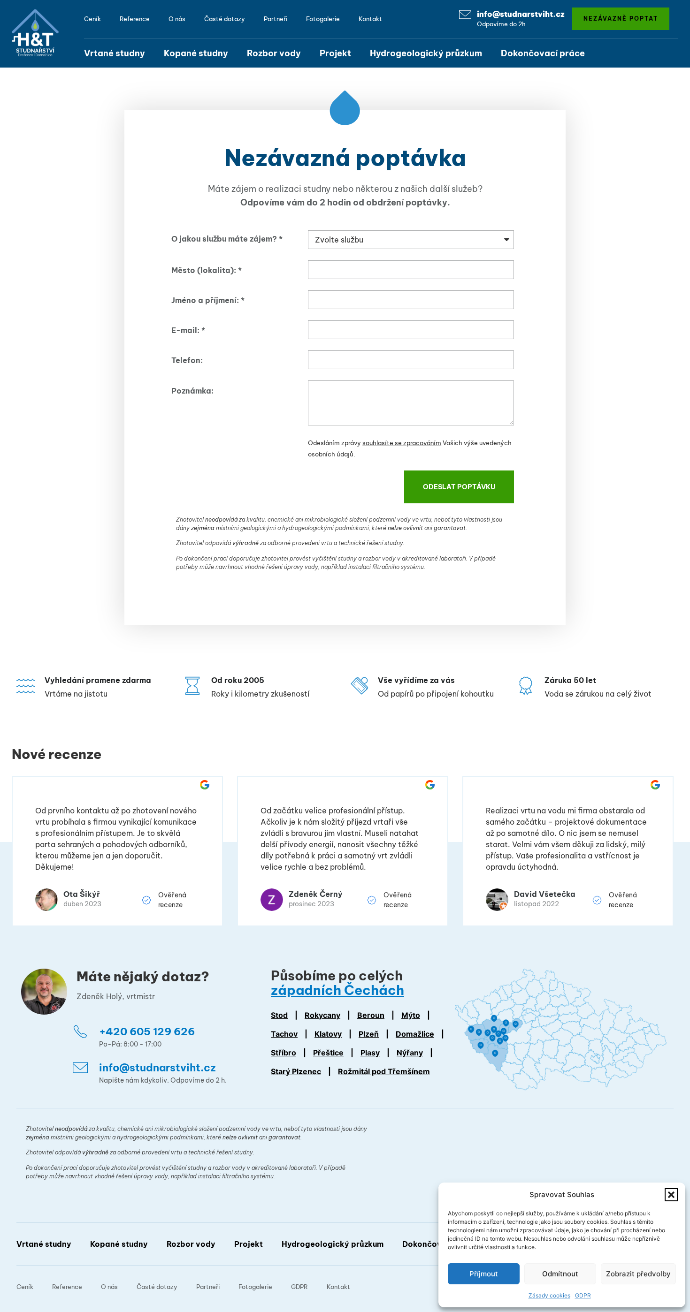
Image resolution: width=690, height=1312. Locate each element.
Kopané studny (196, 53)
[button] (671, 1194)
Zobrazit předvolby (638, 1273)
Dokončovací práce (543, 53)
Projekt (335, 53)
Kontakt (370, 19)
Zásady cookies (549, 1295)
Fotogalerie (323, 19)
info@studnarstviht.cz (521, 14)
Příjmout (483, 1273)
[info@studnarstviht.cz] (465, 14)
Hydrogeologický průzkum (426, 53)
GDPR (583, 1295)
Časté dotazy (224, 19)
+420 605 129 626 (147, 1031)
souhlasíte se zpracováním (401, 443)
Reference (135, 19)
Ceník (92, 19)
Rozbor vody (274, 53)
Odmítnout (560, 1273)
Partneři (275, 19)
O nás (177, 19)
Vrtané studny (114, 53)
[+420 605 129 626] (80, 1031)
